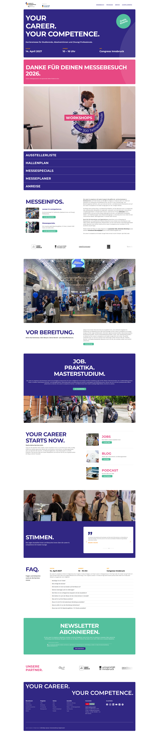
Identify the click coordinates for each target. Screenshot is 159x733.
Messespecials (43, 709)
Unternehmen (70, 705)
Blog (106, 453)
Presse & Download (57, 709)
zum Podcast (107, 476)
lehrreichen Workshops (124, 229)
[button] (86, 541)
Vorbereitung (88, 344)
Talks (41, 703)
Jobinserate (122, 211)
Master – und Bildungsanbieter (73, 707)
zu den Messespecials (49, 231)
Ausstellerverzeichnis (30, 707)
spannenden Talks (112, 229)
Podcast (110, 470)
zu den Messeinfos (49, 217)
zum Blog (106, 459)
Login (68, 711)
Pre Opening (43, 707)
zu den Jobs (107, 442)
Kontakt (54, 711)
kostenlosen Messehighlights (95, 230)
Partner (27, 711)
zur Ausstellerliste (79, 389)
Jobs (106, 437)
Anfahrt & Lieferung (71, 703)
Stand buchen (70, 709)
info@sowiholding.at (94, 710)
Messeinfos (28, 703)
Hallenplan (28, 709)
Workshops (42, 705)
